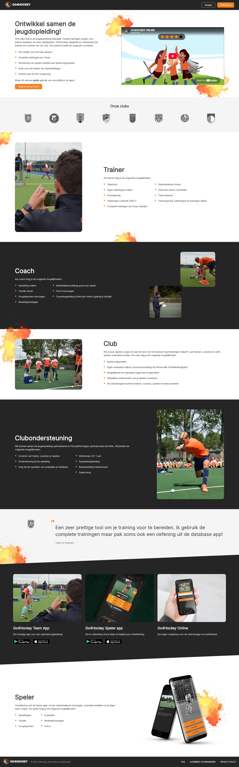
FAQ (183, 762)
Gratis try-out (225, 5)
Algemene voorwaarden (202, 762)
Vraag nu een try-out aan (28, 86)
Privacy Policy (228, 762)
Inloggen (208, 5)
